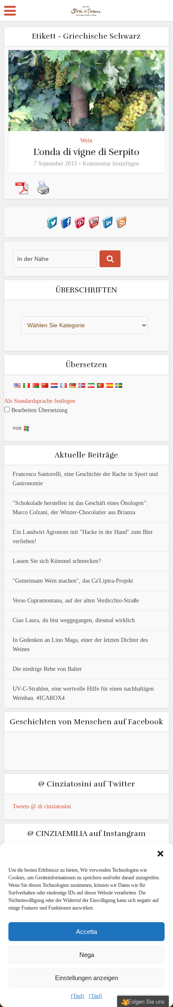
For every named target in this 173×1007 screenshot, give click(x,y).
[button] (160, 853)
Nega (86, 954)
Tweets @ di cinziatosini (42, 806)
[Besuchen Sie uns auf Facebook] (66, 221)
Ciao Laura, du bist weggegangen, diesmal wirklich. (74, 620)
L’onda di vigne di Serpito (86, 152)
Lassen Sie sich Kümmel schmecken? (57, 561)
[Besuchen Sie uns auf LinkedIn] (107, 221)
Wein (86, 140)
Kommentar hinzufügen (111, 163)
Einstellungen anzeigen (86, 977)
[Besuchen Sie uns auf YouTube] (93, 221)
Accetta (86, 931)
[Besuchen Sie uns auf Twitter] (52, 221)
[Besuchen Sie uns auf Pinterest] (79, 221)
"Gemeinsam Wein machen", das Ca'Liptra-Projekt (73, 581)
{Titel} (77, 996)
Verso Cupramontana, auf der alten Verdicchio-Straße (76, 600)
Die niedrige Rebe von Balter (47, 669)
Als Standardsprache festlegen (39, 401)
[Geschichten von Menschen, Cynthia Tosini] (86, 9)
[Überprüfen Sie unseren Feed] (121, 221)
